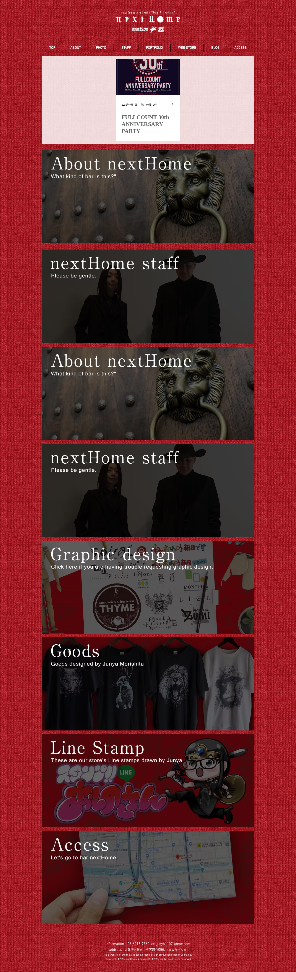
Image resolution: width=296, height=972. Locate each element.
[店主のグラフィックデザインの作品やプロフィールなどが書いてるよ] (148, 587)
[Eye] (148, 196)
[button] (75, 48)
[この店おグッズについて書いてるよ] (148, 683)
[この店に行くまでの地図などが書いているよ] (148, 877)
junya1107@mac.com (173, 944)
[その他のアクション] (173, 104)
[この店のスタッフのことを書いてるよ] (148, 490)
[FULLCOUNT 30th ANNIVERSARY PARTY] (148, 77)
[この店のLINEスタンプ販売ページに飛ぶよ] (148, 780)
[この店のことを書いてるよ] (148, 393)
